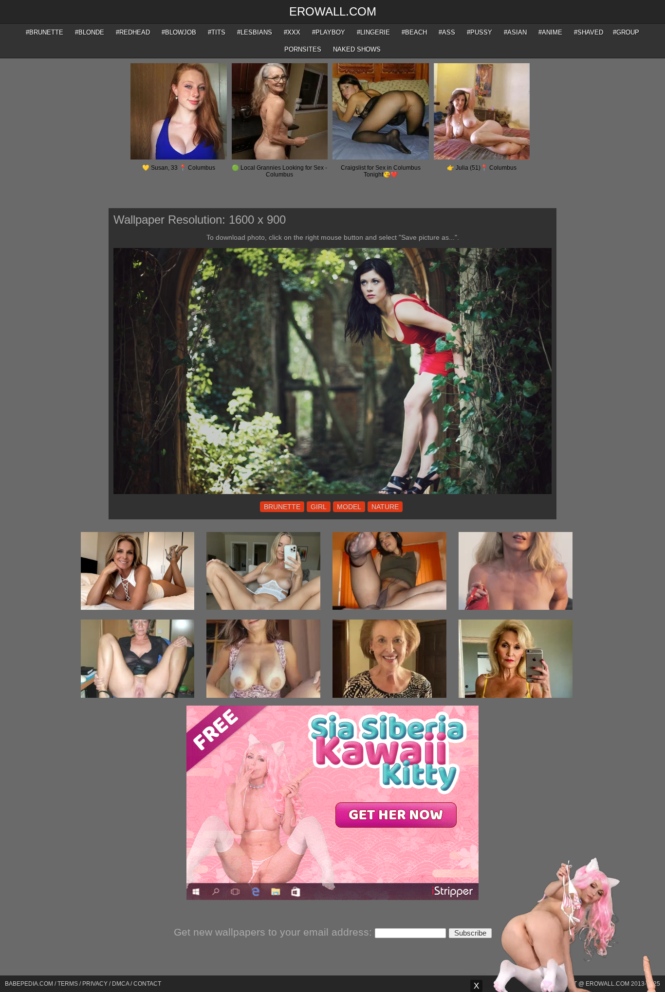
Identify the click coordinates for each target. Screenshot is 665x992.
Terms (67, 983)
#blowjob (179, 32)
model (349, 507)
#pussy (479, 32)
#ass (447, 32)
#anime (550, 32)
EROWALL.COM (332, 11)
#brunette (44, 32)
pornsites (302, 49)
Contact (147, 983)
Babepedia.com (29, 983)
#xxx (292, 32)
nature (385, 507)
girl (319, 507)
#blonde (89, 32)
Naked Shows (357, 49)
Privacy (95, 983)
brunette (282, 507)
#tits (216, 32)
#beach (414, 32)
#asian (515, 32)
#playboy (328, 32)
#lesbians (254, 32)
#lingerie (373, 32)
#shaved (588, 32)
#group (626, 32)
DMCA (120, 983)
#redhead (133, 32)
